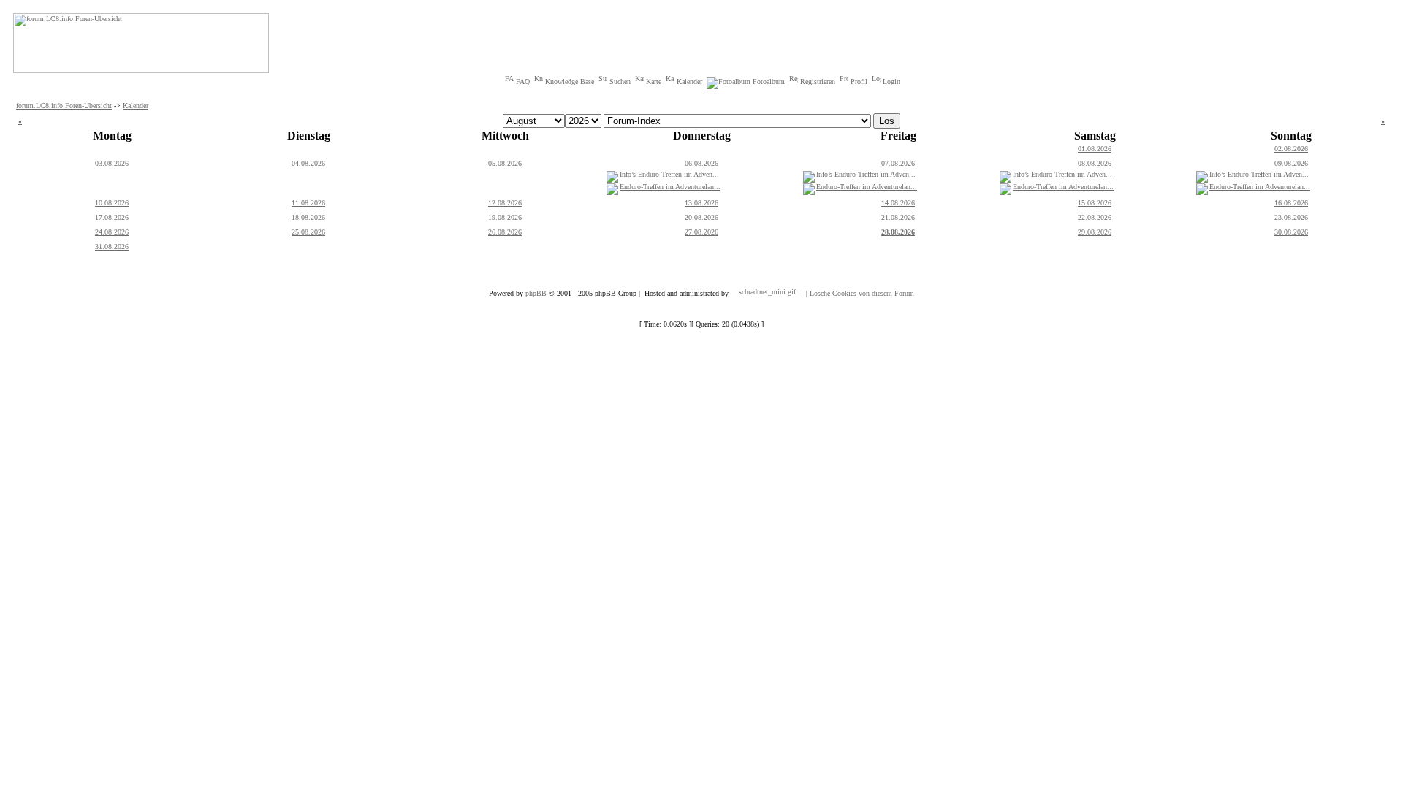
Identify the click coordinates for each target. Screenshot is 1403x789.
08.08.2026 (1094, 163)
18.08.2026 (308, 217)
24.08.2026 (112, 232)
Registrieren (817, 81)
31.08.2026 (112, 247)
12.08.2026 (505, 203)
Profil (859, 81)
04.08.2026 (308, 163)
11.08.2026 (308, 203)
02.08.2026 (1291, 149)
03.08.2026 (112, 163)
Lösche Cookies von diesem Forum (862, 293)
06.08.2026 (701, 163)
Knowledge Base (569, 81)
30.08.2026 (1291, 232)
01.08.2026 (1094, 149)
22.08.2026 (1094, 217)
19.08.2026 (505, 217)
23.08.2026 (1291, 217)
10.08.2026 (112, 203)
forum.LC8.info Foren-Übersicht (64, 106)
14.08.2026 (898, 203)
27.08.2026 (701, 232)
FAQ (523, 81)
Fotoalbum (769, 81)
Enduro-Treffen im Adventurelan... (670, 187)
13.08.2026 (701, 203)
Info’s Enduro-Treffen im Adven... (669, 174)
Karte (653, 81)
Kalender (689, 81)
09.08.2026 (1291, 163)
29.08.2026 (1094, 232)
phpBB (536, 293)
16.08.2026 (1291, 203)
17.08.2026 (112, 217)
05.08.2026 (505, 163)
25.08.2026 (308, 232)
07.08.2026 (898, 163)
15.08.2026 (1094, 203)
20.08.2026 (701, 217)
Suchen (620, 81)
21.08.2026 (898, 217)
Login (891, 81)
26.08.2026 (505, 232)
